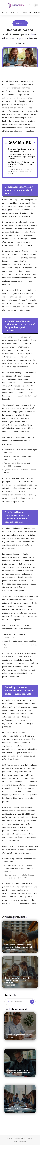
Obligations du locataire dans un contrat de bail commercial (18, 945)
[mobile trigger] (4, 5)
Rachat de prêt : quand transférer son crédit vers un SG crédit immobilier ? (19, 1035)
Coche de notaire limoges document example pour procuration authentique (18, 1071)
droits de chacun (9, 281)
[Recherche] (30, 5)
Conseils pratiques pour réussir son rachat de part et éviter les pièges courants (20, 172)
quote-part (7, 209)
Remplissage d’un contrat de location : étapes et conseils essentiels (17, 980)
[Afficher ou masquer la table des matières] (33, 143)
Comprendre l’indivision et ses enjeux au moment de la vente (21, 150)
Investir (20, 23)
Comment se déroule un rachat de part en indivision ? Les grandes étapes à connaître (21, 156)
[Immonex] (16, 5)
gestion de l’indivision (15, 222)
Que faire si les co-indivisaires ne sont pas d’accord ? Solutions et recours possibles (21, 164)
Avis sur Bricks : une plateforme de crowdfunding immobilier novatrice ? (17, 1107)
